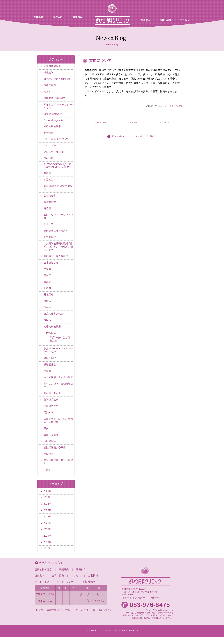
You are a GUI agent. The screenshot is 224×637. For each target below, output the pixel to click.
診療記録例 (50, 85)
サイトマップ (42, 581)
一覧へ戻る (132, 122)
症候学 (47, 307)
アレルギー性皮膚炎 (55, 152)
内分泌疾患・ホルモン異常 (58, 377)
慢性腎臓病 (50, 441)
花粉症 (47, 173)
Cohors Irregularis (53, 120)
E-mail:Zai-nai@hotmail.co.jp (160, 610)
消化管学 (48, 72)
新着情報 (48, 132)
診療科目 (81, 569)
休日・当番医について (56, 139)
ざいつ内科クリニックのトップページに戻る (133, 136)
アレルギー (50, 145)
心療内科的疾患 (52, 326)
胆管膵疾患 (50, 237)
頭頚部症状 (50, 358)
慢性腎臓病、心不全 (55, 447)
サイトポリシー (65, 581)
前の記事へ (101, 122)
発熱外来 (48, 412)
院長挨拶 (38, 17)
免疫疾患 (48, 454)
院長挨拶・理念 (43, 569)
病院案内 (57, 17)
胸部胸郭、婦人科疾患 (56, 256)
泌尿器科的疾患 (52, 66)
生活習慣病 (50, 332)
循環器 (47, 301)
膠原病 (47, 281)
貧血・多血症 (175, 106)
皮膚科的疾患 (51, 406)
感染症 (47, 208)
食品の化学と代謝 (53, 313)
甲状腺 (47, 269)
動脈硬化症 (50, 364)
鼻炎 (46, 428)
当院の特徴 (165, 20)
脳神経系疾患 (51, 399)
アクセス (184, 20)
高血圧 (47, 275)
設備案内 (145, 20)
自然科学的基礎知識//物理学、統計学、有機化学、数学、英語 (58, 246)
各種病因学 (50, 202)
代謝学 (47, 91)
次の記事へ (163, 122)
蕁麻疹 (47, 320)
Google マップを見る (50, 562)
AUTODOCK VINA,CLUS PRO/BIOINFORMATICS (57, 165)
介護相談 (48, 179)
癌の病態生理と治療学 (56, 230)
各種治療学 (50, 195)
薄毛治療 (48, 158)
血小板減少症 (51, 262)
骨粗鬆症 (48, 294)
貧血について (100, 60)
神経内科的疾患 (52, 126)
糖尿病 (47, 371)
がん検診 (48, 224)
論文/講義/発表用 (53, 114)
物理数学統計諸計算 (55, 98)
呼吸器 (47, 288)
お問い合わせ (88, 581)
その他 (47, 470)
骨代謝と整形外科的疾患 (57, 79)
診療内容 (77, 17)
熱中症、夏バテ (52, 393)
